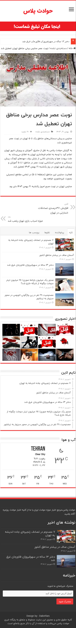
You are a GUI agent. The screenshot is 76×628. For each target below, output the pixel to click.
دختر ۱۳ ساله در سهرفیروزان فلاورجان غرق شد (45, 41)
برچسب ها (34, 232)
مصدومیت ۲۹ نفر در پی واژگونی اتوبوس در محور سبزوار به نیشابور (29, 296)
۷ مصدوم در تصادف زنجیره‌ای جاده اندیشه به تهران (30, 241)
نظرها (47, 232)
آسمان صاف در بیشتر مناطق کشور (56, 255)
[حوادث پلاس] (38, 11)
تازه (71, 232)
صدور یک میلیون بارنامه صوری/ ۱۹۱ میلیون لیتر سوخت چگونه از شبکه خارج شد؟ (29, 281)
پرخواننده (59, 232)
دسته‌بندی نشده (58, 48)
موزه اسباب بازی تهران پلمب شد (25, 219)
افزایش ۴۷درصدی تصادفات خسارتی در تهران (53, 208)
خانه (71, 48)
